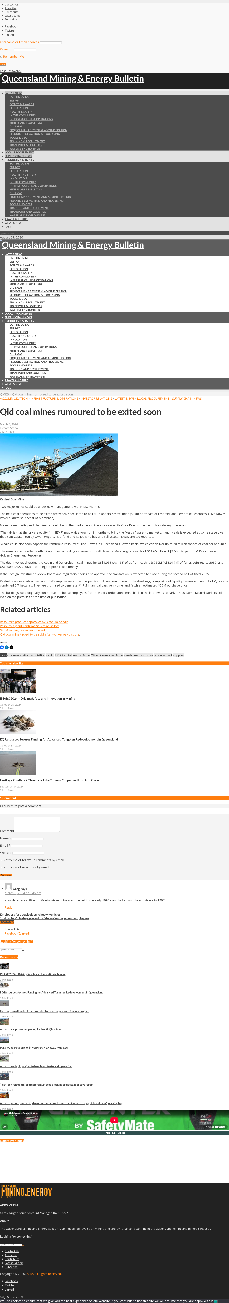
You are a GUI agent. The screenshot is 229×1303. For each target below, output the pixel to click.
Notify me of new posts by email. (26, 867)
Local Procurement (19, 152)
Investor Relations (96, 398)
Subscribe (11, 19)
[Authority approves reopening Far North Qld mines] (4, 1024)
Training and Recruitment (29, 208)
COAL (50, 655)
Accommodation (14, 398)
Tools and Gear (21, 204)
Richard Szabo (9, 428)
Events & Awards (22, 104)
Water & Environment (26, 149)
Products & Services (19, 160)
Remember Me (13, 56)
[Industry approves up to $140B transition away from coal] (4, 1042)
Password (6, 49)
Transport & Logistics (26, 145)
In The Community (23, 115)
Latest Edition (13, 15)
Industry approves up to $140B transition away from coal (34, 1047)
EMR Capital (63, 655)
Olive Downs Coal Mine (107, 655)
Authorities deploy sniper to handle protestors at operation (36, 1066)
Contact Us (11, 4)
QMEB (4, 394)
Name (5, 838)
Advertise (10, 8)
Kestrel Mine (81, 655)
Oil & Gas (16, 126)
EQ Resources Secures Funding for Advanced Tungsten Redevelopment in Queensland (59, 739)
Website (5, 853)
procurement (163, 655)
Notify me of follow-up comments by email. (34, 860)
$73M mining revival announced (22, 630)
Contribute (11, 12)
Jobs (8, 226)
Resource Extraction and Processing (37, 200)
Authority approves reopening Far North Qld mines (30, 1029)
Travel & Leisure (16, 219)
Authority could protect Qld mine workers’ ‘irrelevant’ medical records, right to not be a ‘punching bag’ (61, 1103)
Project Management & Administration (38, 130)
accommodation (18, 655)
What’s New (13, 223)
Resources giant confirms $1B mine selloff (29, 626)
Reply (8, 907)
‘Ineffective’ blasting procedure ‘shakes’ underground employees (44, 918)
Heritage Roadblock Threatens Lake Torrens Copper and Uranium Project (50, 780)
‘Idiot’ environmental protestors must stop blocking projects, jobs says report (46, 1084)
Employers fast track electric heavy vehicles (30, 914)
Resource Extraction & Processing (35, 134)
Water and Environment (28, 215)
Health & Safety (21, 111)
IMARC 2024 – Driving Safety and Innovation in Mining (37, 698)
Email (5, 845)
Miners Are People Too (26, 123)
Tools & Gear (19, 137)
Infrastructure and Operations (33, 186)
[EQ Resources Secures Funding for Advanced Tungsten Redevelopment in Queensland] (18, 733)
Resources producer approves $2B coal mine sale (34, 622)
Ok (216, 1301)
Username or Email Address (19, 42)
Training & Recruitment (27, 141)
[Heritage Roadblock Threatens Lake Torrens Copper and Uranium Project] (18, 774)
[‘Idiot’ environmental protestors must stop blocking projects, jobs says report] (4, 1079)
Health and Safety (23, 174)
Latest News (13, 93)
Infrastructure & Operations (31, 119)
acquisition (37, 655)
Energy (15, 100)
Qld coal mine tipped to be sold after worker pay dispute (39, 634)
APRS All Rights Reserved (44, 1274)
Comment (7, 831)
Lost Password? (10, 71)
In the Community (23, 182)
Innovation (18, 178)
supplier (178, 655)
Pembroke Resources (138, 655)
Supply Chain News (18, 156)
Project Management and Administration (40, 197)
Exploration (19, 108)
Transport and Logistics (28, 212)
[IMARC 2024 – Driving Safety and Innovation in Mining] (18, 692)
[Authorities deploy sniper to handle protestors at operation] (4, 1060)
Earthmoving (19, 97)
